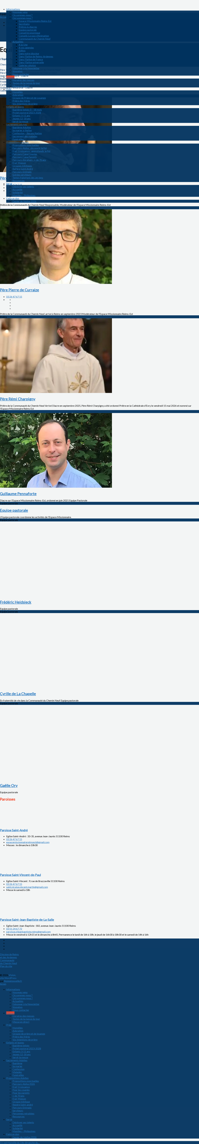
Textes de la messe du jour (26, 83)
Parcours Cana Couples (24, 153)
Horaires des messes (23, 80)
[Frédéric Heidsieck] (56, 595)
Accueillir (17, 189)
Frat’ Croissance (21, 1086)
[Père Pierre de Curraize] (56, 282)
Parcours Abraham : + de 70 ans (29, 159)
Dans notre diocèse (29, 53)
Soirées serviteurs (21, 174)
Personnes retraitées (23, 1113)
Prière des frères (21, 100)
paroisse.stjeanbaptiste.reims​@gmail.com (28, 931)
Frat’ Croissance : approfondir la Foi (31, 150)
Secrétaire (24, 23)
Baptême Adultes (21, 127)
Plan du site (6, 966)
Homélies (17, 91)
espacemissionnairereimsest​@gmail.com (27, 842)
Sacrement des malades (24, 136)
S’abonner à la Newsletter (25, 68)
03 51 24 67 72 (14, 928)
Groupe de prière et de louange (28, 1033)
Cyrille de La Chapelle (18, 693)
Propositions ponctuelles (25, 145)
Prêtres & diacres (28, 26)
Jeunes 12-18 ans (21, 118)
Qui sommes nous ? (22, 17)
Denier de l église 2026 (24, 1137)
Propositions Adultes (17, 142)
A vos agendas (26, 47)
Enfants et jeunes (15, 106)
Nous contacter (20, 74)
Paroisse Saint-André (14, 830)
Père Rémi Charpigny (17, 399)
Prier (9, 88)
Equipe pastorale (28, 29)
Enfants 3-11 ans (21, 115)
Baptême (17, 1063)
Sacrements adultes (16, 124)
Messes (10, 77)
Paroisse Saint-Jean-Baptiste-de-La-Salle (27, 919)
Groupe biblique (21, 1101)
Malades (17, 1072)
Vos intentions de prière (24, 103)
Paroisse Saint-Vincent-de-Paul (20, 875)
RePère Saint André (22, 168)
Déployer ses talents (23, 186)
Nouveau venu (20, 12)
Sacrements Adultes (16, 1060)
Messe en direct (20, 85)
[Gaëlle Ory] (56, 778)
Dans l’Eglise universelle (31, 62)
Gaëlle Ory (9, 785)
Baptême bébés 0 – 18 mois (27, 109)
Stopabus (17, 71)
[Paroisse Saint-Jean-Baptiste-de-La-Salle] (15, 913)
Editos (22, 50)
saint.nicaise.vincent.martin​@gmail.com (27, 886)
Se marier (17, 1066)
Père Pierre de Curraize (19, 289)
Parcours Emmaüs (22, 171)
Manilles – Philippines (23, 195)
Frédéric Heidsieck (15, 602)
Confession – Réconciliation (27, 133)
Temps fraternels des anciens (27, 177)
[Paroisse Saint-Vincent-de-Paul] (15, 868)
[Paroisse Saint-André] (15, 824)
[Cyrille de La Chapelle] (56, 686)
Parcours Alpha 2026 (23, 1083)
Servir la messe (20, 121)
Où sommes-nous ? (22, 15)
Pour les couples (21, 1089)
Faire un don (12, 198)
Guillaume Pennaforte (18, 493)
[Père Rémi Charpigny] (56, 391)
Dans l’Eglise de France (31, 59)
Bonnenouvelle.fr (13, 980)
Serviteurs (17, 1110)
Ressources (18, 180)
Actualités (17, 41)
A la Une (23, 44)
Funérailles (18, 139)
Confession (18, 1069)
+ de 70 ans (18, 1095)
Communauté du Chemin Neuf (35, 38)
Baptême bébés (20, 1045)
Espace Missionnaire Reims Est (35, 20)
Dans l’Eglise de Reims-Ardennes (36, 56)
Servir (9, 183)
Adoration (17, 94)
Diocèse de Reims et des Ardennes (9, 956)
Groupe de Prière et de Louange (29, 97)
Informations (13, 9)
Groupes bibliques (22, 165)
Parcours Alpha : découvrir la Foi (29, 148)
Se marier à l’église (22, 130)
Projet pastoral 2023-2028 (26, 112)
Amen (3, 983)
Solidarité (17, 192)
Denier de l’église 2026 (24, 201)
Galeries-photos (27, 65)
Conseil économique (29, 32)
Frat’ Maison (19, 162)
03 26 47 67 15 (14, 296)
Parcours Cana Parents (24, 156)
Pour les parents (21, 1092)
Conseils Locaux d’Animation (34, 35)
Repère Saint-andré (22, 1104)
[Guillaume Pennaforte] (56, 486)
